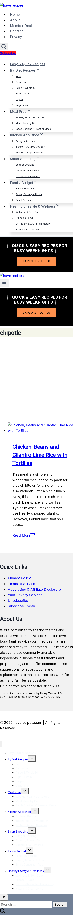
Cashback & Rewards (28, 176)
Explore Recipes (36, 261)
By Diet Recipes (18, 759)
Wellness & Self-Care (28, 212)
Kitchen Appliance (19, 811)
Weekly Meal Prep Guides (30, 117)
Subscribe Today (21, 606)
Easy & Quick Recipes (27, 64)
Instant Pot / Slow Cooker (30, 146)
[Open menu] (4, 283)
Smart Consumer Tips (28, 200)
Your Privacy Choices (25, 595)
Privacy (16, 37)
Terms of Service (21, 584)
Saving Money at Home (29, 194)
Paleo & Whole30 (25, 88)
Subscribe (8, 53)
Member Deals (21, 25)
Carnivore (21, 82)
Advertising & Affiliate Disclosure (34, 589)
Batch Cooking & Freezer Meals (34, 128)
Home (15, 14)
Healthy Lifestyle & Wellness (26, 871)
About (15, 20)
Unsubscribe (18, 600)
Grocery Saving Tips (27, 170)
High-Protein (23, 93)
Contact (16, 31)
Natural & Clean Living (28, 229)
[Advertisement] (36, 380)
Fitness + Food (24, 217)
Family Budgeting (25, 188)
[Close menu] (1, 744)
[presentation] (40, 428)
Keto (18, 76)
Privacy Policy (19, 578)
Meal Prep (14, 792)
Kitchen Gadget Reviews (30, 152)
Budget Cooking (25, 164)
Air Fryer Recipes (25, 141)
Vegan (19, 99)
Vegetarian (22, 105)
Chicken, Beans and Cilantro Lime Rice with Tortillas (39, 455)
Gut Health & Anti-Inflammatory (33, 223)
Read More (24, 535)
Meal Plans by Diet (26, 123)
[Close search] (4, 897)
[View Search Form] (4, 46)
